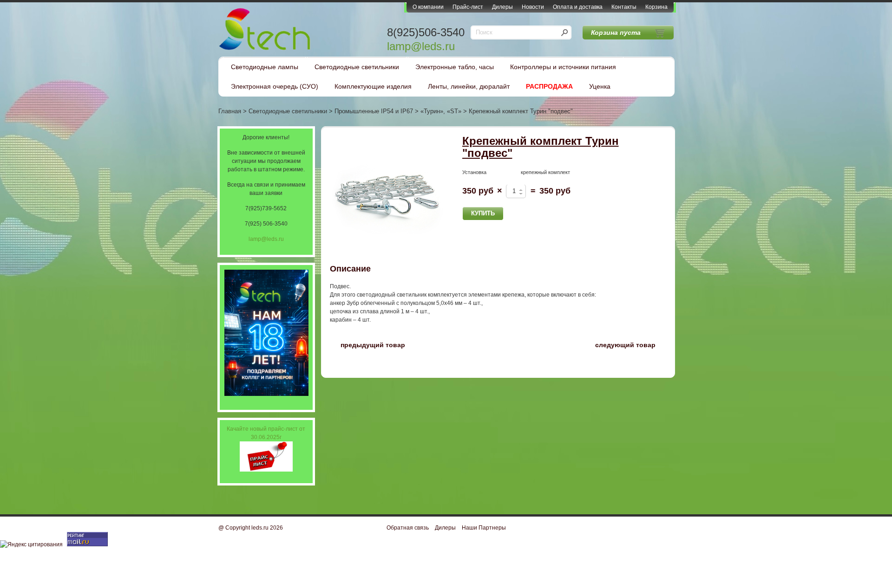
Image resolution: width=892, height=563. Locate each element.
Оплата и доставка (578, 7)
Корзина (656, 7)
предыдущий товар (367, 344)
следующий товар (630, 344)
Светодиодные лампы (264, 67)
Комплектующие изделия (373, 86)
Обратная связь (408, 527)
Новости (533, 7)
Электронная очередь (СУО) (274, 86)
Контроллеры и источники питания (563, 67)
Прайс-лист (468, 7)
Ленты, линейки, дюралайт (469, 86)
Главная (229, 111)
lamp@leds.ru (421, 46)
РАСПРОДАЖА (549, 86)
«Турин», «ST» (440, 111)
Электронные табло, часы (454, 67)
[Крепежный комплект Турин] (388, 193)
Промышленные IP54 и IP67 (373, 111)
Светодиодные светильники (357, 67)
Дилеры (502, 7)
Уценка (599, 86)
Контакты (623, 7)
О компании (428, 7)
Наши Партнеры (484, 527)
